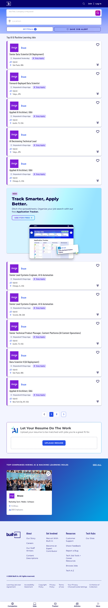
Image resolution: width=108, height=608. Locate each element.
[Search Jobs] (97, 13)
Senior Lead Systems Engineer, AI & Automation (31, 274)
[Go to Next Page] (63, 414)
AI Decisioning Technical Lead (22, 141)
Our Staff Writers (30, 549)
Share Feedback (73, 546)
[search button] (84, 3)
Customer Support (70, 539)
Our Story (30, 538)
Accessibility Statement (29, 586)
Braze (20, 496)
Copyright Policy (43, 586)
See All (97, 465)
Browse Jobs (72, 566)
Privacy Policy (52, 586)
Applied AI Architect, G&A (20, 112)
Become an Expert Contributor (51, 548)
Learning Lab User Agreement (14, 586)
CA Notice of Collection (94, 586)
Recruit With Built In (52, 539)
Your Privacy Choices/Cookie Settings (77, 586)
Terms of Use (61, 586)
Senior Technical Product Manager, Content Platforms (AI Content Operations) (45, 332)
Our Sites (90, 538)
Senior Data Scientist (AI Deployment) (26, 54)
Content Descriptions (32, 556)
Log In (98, 4)
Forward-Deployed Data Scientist (24, 83)
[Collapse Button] (97, 64)
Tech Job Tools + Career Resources (73, 558)
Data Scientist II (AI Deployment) (24, 361)
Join (90, 4)
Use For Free (22, 218)
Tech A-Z (70, 570)
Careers (29, 543)
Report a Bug (72, 551)
